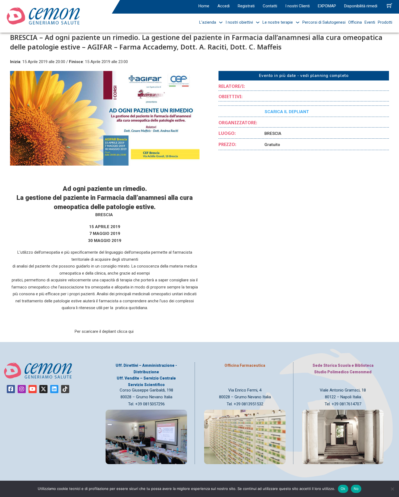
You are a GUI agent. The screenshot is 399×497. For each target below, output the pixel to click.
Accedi (223, 6)
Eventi (370, 22)
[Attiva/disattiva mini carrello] (389, 5)
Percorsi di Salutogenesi (324, 22)
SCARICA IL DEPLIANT (287, 111)
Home (203, 6)
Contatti (270, 6)
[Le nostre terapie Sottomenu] (296, 22)
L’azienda (207, 22)
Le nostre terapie (277, 22)
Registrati (246, 6)
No (356, 488)
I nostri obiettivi (239, 22)
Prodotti (385, 22)
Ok (343, 488)
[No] (392, 489)
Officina (355, 22)
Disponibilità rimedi (360, 6)
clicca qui (125, 331)
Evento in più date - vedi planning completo (304, 75)
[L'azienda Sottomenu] (219, 22)
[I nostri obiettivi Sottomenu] (256, 22)
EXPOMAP (327, 6)
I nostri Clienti (297, 6)
